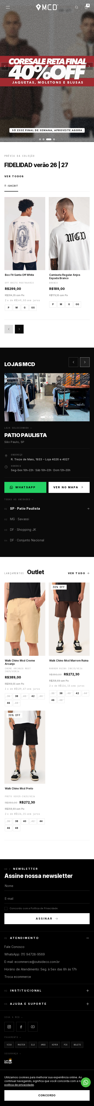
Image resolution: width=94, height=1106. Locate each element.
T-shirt (11, 185)
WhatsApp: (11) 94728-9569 (24, 954)
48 (16, 703)
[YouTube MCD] (33, 1027)
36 (8, 696)
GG (33, 307)
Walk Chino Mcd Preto (19, 788)
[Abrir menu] (7, 7)
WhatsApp (27, 488)
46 (8, 703)
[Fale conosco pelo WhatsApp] (86, 1082)
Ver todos (14, 176)
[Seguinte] (89, 66)
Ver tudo (76, 573)
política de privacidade (19, 1084)
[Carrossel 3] (47, 71)
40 (24, 696)
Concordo (47, 1095)
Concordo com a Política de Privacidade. (34, 908)
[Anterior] (5, 66)
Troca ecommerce (17, 977)
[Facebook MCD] (21, 1027)
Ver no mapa (65, 487)
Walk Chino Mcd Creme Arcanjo (20, 662)
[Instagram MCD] (9, 1027)
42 (33, 696)
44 (41, 696)
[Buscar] (76, 7)
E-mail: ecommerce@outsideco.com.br (32, 962)
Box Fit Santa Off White (19, 274)
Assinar (44, 918)
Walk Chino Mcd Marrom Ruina (68, 660)
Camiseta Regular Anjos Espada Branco (64, 276)
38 (16, 696)
